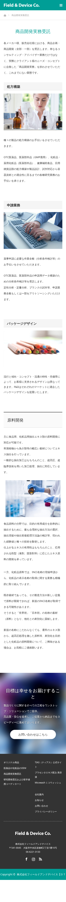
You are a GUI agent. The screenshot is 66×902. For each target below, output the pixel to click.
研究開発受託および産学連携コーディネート (17, 781)
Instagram (33, 858)
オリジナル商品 (11, 762)
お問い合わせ (41, 805)
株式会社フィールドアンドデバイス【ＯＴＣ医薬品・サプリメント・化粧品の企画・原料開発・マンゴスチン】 (33, 885)
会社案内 (39, 794)
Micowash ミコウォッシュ (48, 782)
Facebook (26, 858)
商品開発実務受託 (12, 773)
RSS (40, 858)
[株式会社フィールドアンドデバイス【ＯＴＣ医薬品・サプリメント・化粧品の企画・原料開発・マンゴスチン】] (21, 5)
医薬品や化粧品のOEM (15, 768)
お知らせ (39, 800)
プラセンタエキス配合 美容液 (48, 774)
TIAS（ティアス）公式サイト (48, 764)
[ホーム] (5, 14)
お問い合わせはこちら (33, 734)
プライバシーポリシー (46, 811)
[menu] (61, 5)
